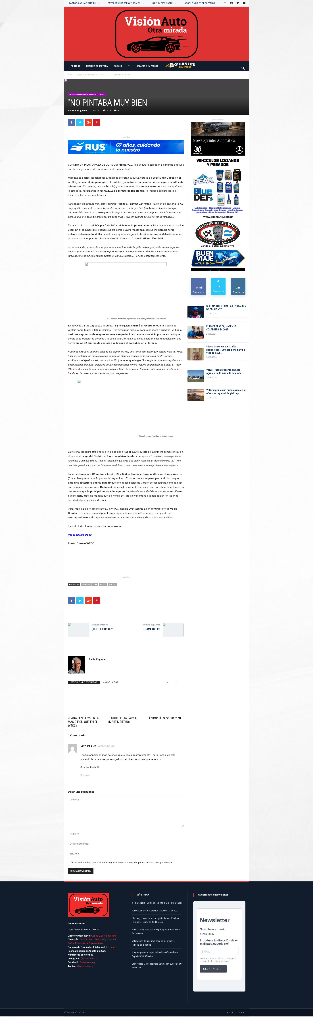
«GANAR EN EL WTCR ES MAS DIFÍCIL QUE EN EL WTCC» (83, 721)
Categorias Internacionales (124, 3)
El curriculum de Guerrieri (164, 718)
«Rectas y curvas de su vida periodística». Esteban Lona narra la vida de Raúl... (225, 349)
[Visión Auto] (156, 34)
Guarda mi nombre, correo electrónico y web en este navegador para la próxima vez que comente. (122, 862)
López (103, 584)
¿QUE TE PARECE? (102, 629)
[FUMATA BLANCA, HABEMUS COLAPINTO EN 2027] (195, 332)
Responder (85, 775)
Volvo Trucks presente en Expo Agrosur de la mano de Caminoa (223, 371)
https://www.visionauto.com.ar (83, 929)
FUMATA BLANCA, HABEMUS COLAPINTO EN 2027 (221, 328)
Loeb (95, 584)
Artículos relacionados (84, 682)
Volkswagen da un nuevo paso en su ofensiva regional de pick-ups (226, 392)
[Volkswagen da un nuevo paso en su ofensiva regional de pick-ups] (195, 395)
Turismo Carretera (97, 66)
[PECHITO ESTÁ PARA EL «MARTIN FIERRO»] (126, 701)
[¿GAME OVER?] (173, 630)
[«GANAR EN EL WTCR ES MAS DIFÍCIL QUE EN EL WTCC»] (86, 701)
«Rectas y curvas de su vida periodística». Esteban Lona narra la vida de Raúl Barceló (155, 920)
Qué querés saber (162, 3)
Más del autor (110, 682)
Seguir (238, 279)
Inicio (70, 74)
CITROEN (86, 584)
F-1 (129, 66)
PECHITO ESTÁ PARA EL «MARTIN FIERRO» (123, 720)
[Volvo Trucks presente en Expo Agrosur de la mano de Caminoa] (195, 376)
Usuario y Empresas (147, 66)
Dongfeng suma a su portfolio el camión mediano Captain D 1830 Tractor (155, 954)
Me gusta (198, 279)
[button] (243, 66)
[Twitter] (237, 3)
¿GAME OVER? (151, 629)
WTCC (103, 74)
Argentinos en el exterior (200, 3)
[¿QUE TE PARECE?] (78, 630)
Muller (112, 584)
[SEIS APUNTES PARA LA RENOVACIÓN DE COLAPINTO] (195, 312)
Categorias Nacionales (82, 3)
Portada (75, 66)
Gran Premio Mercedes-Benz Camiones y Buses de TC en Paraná (157, 965)
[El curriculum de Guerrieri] (166, 701)
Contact (242, 1012)
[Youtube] (243, 3)
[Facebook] (224, 3)
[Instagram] (231, 3)
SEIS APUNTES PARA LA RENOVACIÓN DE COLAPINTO (226, 308)
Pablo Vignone (79, 110)
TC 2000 (118, 66)
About (230, 1012)
